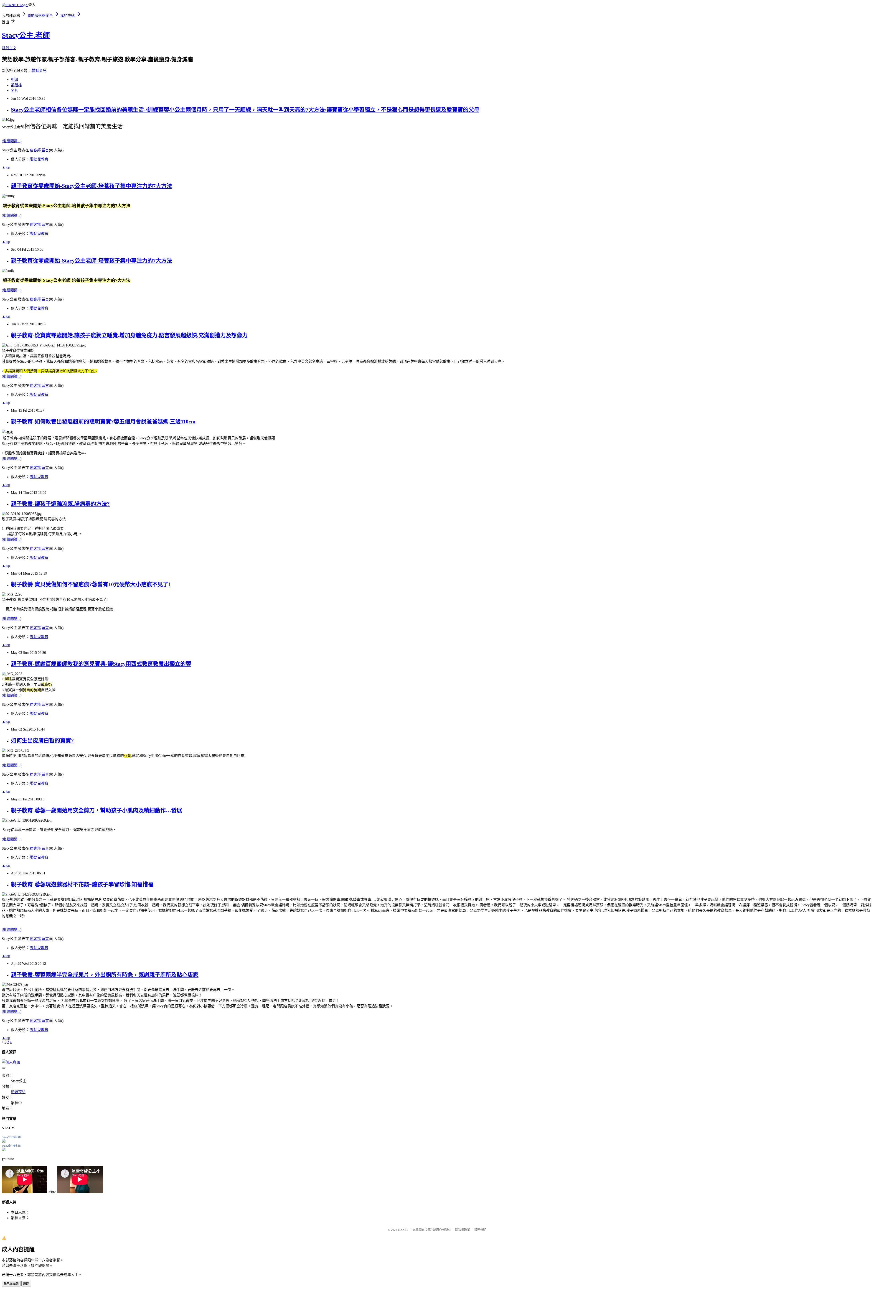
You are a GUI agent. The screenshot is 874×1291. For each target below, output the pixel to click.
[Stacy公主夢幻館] (3, 1141)
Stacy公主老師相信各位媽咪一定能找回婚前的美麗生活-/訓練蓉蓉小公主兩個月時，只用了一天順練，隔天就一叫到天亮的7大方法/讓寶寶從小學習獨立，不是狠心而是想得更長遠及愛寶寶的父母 (245, 110)
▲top (6, 167)
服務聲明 (480, 1229)
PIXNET (403, 1229)
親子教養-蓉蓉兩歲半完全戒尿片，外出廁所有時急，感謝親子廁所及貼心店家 (104, 975)
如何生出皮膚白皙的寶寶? (42, 741)
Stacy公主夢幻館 (11, 1137)
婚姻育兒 (39, 70)
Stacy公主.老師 (26, 35)
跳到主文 (9, 48)
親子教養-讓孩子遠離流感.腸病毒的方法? (60, 504)
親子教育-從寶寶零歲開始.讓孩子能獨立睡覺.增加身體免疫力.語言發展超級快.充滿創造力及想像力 (129, 335)
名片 (14, 90)
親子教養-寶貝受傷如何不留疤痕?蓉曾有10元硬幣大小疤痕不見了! (90, 584)
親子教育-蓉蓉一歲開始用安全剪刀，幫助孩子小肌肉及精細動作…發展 (96, 810)
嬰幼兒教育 (39, 159)
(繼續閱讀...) (11, 141)
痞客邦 (35, 150)
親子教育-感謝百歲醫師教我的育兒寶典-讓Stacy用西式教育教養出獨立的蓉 (101, 664)
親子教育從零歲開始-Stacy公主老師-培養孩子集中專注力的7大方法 (91, 186)
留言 (45, 150)
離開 (26, 1284)
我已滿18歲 (11, 1284)
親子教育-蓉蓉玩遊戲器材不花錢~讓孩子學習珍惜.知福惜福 (82, 884)
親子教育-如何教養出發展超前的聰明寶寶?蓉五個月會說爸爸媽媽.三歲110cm (103, 422)
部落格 (16, 85)
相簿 (14, 79)
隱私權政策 (462, 1229)
